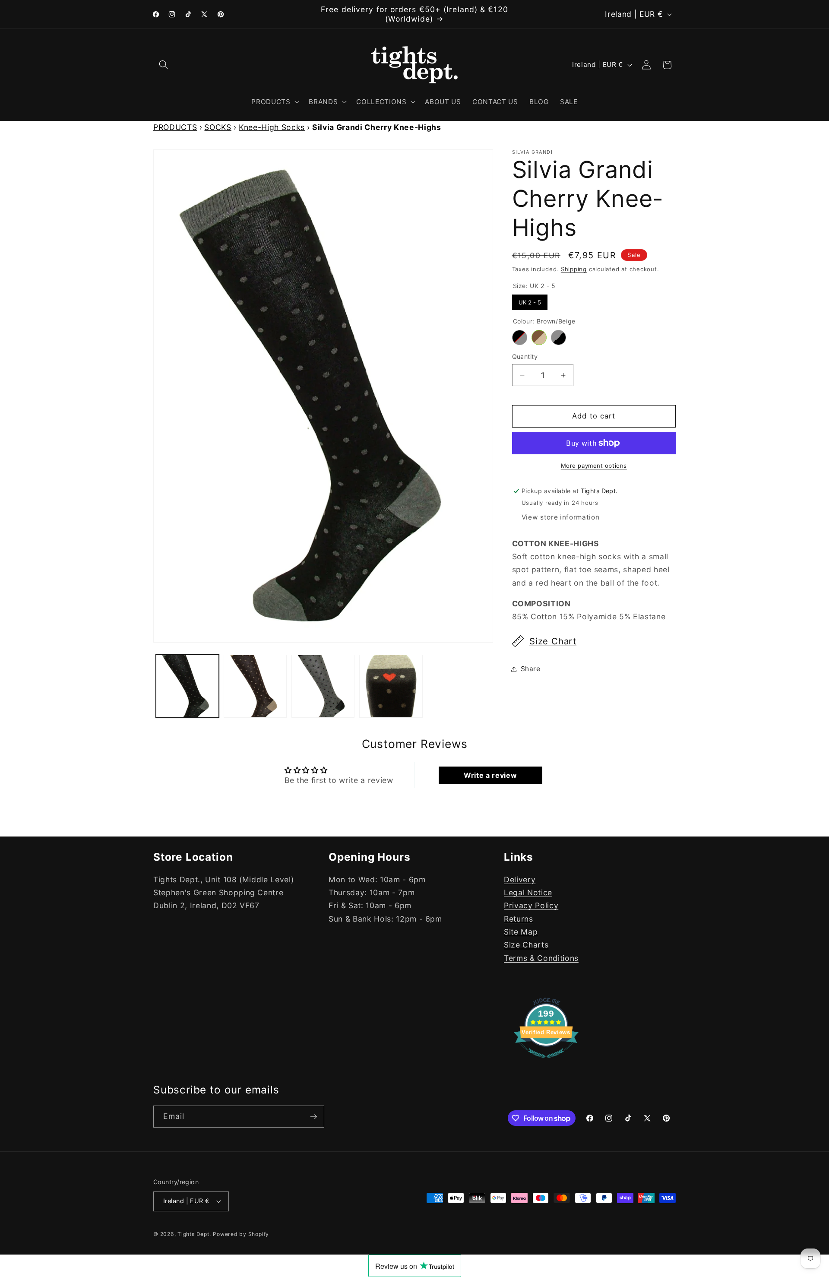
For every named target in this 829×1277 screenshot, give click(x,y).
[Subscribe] (313, 1117)
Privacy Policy (531, 904)
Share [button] (531, 669)
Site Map (521, 931)
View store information (561, 517)
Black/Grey (519, 337)
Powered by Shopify (241, 1234)
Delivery (519, 879)
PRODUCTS (175, 127)
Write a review (490, 775)
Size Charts (526, 944)
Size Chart (552, 641)
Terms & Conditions (541, 957)
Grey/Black (558, 337)
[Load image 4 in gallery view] (390, 686)
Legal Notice (528, 892)
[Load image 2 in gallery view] (255, 686)
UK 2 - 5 (529, 300)
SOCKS (217, 127)
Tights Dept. (194, 1234)
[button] (163, 64)
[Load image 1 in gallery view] (187, 686)
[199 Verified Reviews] (546, 1061)
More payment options (594, 465)
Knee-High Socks (272, 127)
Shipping (574, 269)
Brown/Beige (539, 337)
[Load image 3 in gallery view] (322, 686)
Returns (518, 918)
